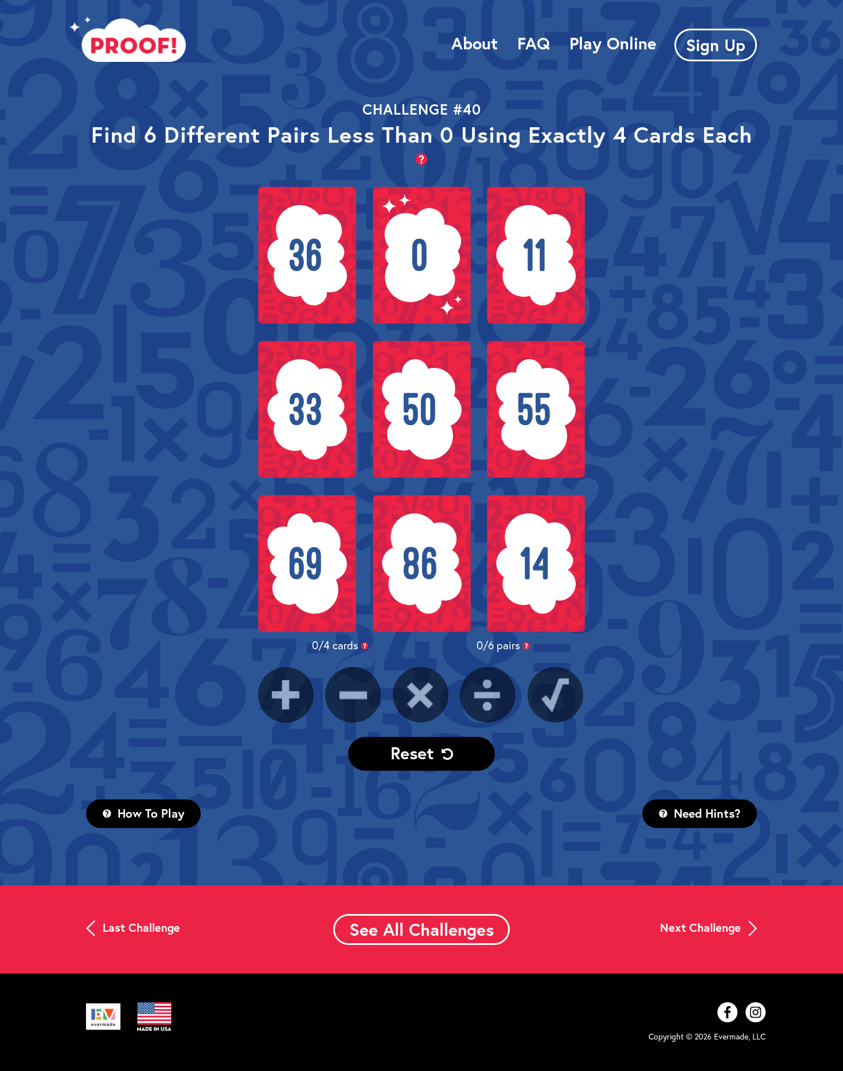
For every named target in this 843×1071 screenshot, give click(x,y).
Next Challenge (702, 927)
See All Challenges (421, 929)
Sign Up (716, 45)
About (474, 43)
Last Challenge (139, 927)
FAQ (533, 43)
